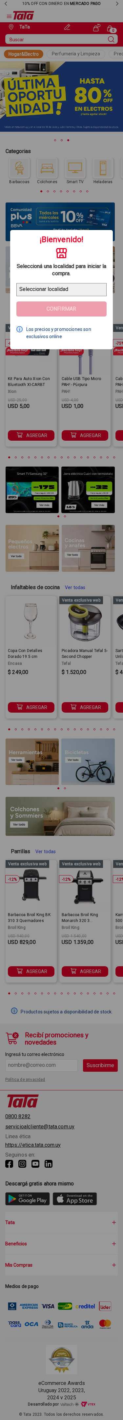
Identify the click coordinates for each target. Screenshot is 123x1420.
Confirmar (61, 309)
